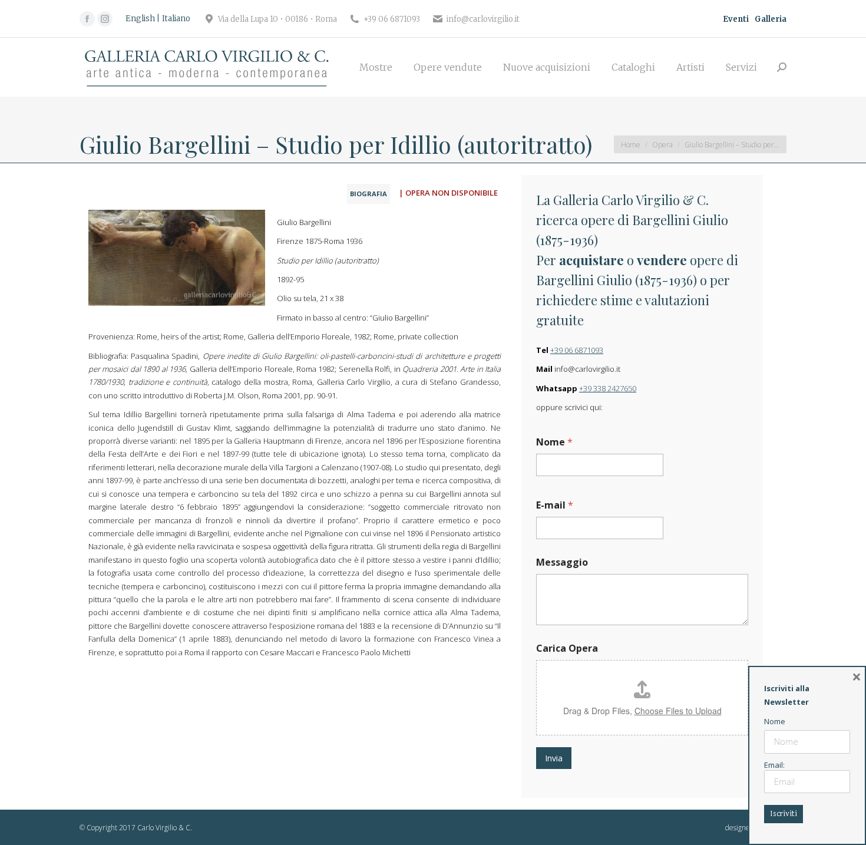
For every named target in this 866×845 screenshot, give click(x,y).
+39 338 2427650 (607, 388)
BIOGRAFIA (368, 193)
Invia (554, 758)
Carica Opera (567, 648)
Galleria (770, 19)
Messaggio (562, 562)
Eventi (736, 19)
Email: (774, 765)
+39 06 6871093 (576, 350)
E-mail (554, 505)
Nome (554, 442)
